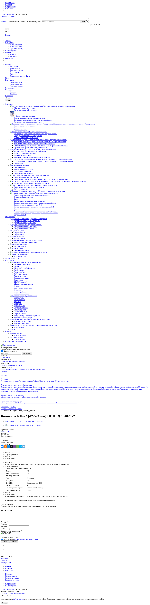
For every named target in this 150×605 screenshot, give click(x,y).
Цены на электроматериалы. (11, 365)
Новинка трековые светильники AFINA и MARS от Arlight (23, 369)
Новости (13, 54)
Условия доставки (16, 47)
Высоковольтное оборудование (34, 397)
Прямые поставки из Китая (20, 76)
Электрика (14, 66)
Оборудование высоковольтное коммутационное (37, 403)
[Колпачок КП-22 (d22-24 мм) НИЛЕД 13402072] (24, 421)
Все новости (5, 357)
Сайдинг (13, 74)
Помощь (4, 561)
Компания (4, 559)
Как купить (9, 43)
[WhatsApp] (17, 446)
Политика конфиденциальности (13, 593)
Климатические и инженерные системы (77, 389)
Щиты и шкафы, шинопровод (12, 397)
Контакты (9, 58)
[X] (11, 446)
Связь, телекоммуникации (42, 387)
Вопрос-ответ (10, 584)
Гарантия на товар (16, 49)
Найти (8, 100)
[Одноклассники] (5, 446)
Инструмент (14, 72)
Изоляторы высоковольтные (66, 403)
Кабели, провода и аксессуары (26, 391)
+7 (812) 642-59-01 (8, 14)
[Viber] (14, 446)
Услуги (8, 41)
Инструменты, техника (102, 387)
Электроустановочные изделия (29, 389)
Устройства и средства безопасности (124, 387)
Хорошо (4, 603)
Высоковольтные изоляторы (11, 409)
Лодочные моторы (16, 70)
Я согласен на (21, 539)
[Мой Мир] (8, 446)
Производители (11, 50)
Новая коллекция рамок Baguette (13, 361)
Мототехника (15, 68)
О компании (9, 52)
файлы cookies (18, 599)
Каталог (8, 35)
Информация (6, 563)
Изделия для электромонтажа (51, 389)
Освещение (96, 389)
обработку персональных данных (26, 539)
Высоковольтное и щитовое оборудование (17, 387)
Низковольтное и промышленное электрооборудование (73, 387)
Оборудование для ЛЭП (10, 403)
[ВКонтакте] (2, 446)
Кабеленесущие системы (110, 389)
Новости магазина (10, 351)
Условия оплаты (16, 45)
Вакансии (13, 56)
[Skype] (20, 446)
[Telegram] (23, 446)
